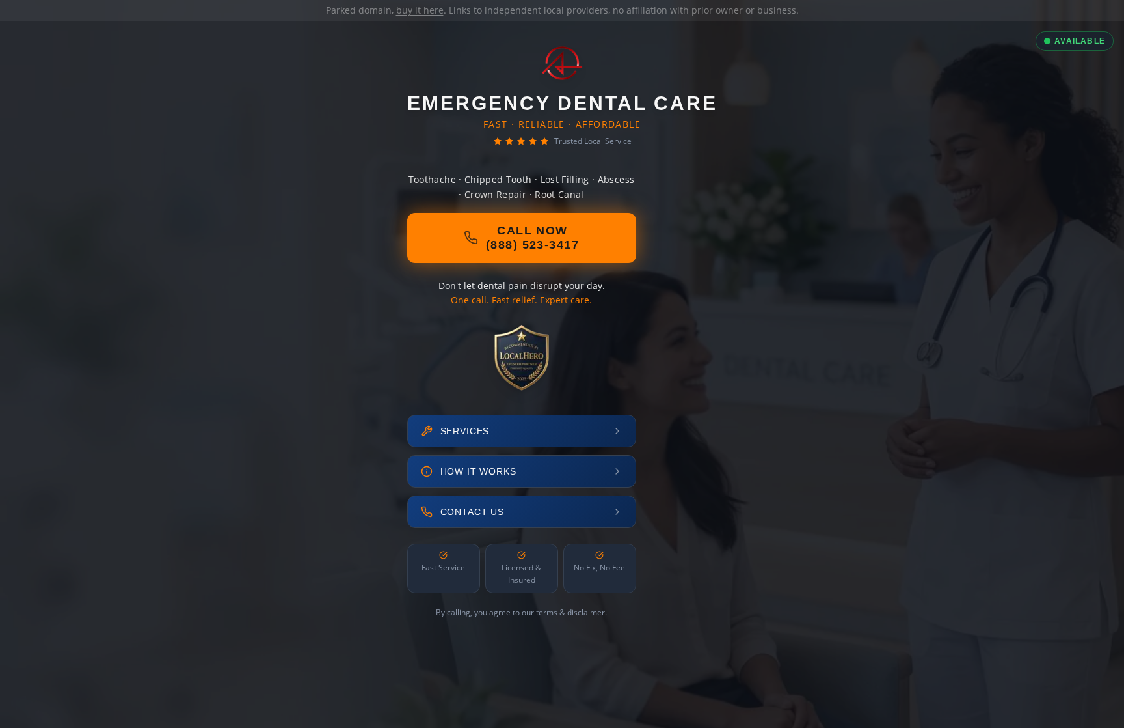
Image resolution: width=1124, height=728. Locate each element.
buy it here (420, 10)
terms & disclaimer (570, 612)
